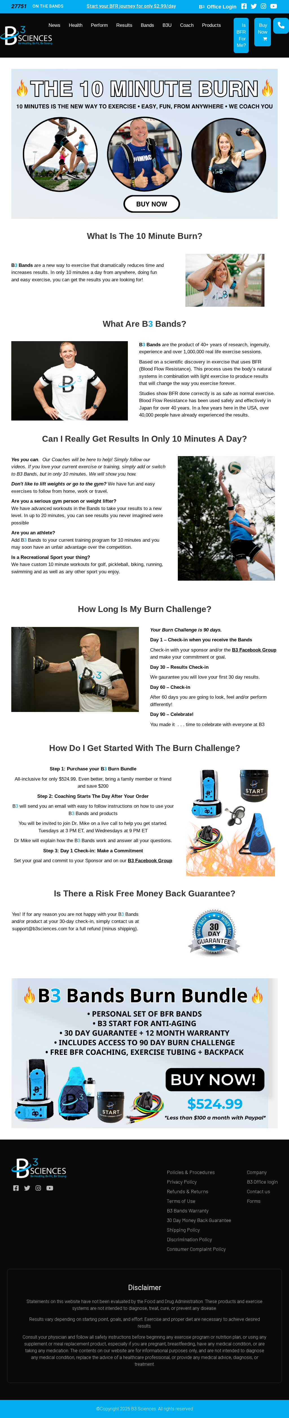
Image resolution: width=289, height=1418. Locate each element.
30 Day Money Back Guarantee (199, 1220)
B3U (167, 25)
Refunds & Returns (187, 1191)
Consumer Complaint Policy (196, 1249)
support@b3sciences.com (39, 928)
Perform (99, 25)
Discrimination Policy (189, 1239)
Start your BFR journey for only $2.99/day (131, 6)
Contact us (258, 1191)
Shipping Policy (183, 1230)
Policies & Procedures (191, 1172)
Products (211, 25)
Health (75, 25)
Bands (147, 25)
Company (257, 1172)
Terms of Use (181, 1201)
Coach (187, 25)
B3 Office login (262, 1182)
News (54, 25)
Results (124, 25)
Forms (253, 1201)
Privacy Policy (182, 1182)
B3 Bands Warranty (188, 1210)
